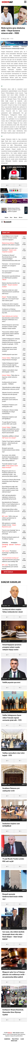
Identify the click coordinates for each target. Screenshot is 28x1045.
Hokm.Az (10, 1032)
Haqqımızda (7, 1039)
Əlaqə (22, 1039)
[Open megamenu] (25, 2)
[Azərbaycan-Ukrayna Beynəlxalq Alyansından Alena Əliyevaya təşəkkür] (14, 995)
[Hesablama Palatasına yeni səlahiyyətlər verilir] (14, 773)
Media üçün (14, 1040)
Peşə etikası (15, 1039)
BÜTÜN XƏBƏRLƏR (8, 572)
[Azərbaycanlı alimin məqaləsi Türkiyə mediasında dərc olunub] (14, 594)
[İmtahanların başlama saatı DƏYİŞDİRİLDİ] (14, 809)
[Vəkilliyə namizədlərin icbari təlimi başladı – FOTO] (14, 738)
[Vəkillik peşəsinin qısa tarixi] (14, 668)
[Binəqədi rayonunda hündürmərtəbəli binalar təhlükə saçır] (14, 879)
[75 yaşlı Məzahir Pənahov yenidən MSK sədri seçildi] (14, 844)
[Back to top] (23, 1040)
